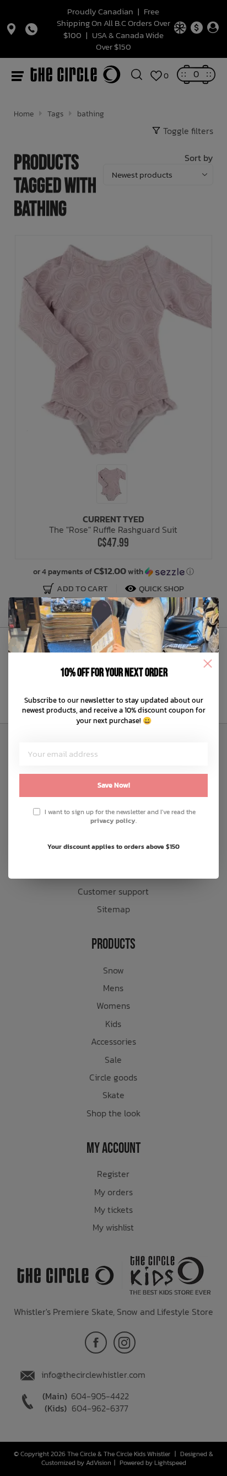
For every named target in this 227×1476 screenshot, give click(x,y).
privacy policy (113, 821)
